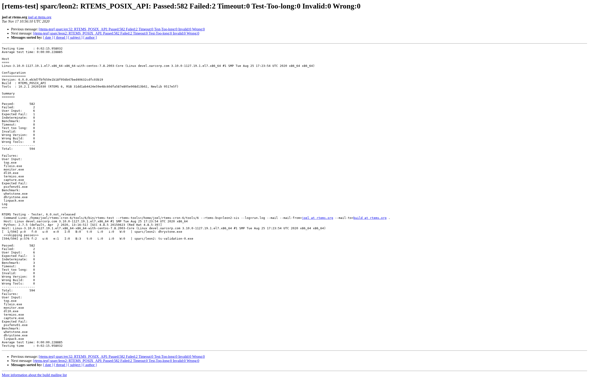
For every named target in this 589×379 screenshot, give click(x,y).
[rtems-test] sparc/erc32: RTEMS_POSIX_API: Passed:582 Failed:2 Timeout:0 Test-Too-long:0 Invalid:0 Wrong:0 (122, 29)
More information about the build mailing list (34, 375)
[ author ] (90, 37)
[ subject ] (75, 37)
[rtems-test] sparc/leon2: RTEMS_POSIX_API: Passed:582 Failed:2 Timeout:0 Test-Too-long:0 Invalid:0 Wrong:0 (116, 33)
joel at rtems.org (39, 17)
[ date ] (48, 37)
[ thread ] (60, 37)
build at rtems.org (370, 218)
